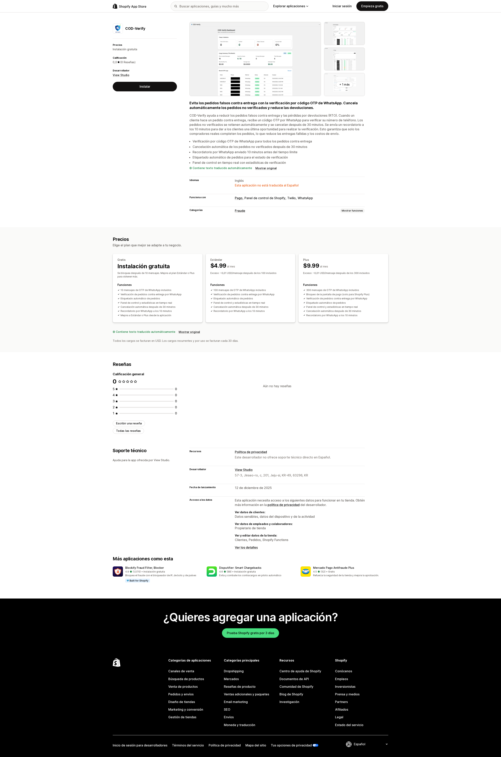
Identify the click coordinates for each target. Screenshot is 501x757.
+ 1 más (344, 84)
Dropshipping (234, 671)
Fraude (240, 211)
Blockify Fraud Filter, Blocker (144, 567)
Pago (238, 198)
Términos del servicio (188, 745)
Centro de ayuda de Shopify (300, 671)
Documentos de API (294, 679)
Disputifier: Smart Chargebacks (240, 567)
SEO (227, 709)
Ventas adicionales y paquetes (246, 694)
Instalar (145, 86)
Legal (339, 717)
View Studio (121, 75)
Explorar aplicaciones (289, 6)
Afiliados (341, 709)
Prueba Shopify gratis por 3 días (250, 633)
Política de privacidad (251, 452)
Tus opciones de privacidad (291, 745)
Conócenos (343, 671)
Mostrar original (266, 168)
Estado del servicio (349, 725)
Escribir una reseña (129, 423)
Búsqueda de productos (186, 679)
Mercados (231, 679)
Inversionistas (345, 687)
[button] (156, 574)
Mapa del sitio (255, 745)
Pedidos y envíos (181, 694)
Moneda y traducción (239, 725)
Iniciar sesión (342, 6)
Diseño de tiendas (181, 702)
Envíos (229, 717)
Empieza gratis (372, 6)
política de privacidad (284, 505)
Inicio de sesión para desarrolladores (140, 745)
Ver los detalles (246, 547)
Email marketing (236, 702)
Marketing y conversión (185, 709)
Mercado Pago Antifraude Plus (333, 567)
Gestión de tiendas (182, 717)
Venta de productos (183, 687)
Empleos (341, 679)
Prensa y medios (347, 694)
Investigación (289, 702)
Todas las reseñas (128, 430)
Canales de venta (181, 671)
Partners (341, 702)
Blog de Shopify (291, 694)
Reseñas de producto (240, 687)
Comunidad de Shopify (296, 687)
